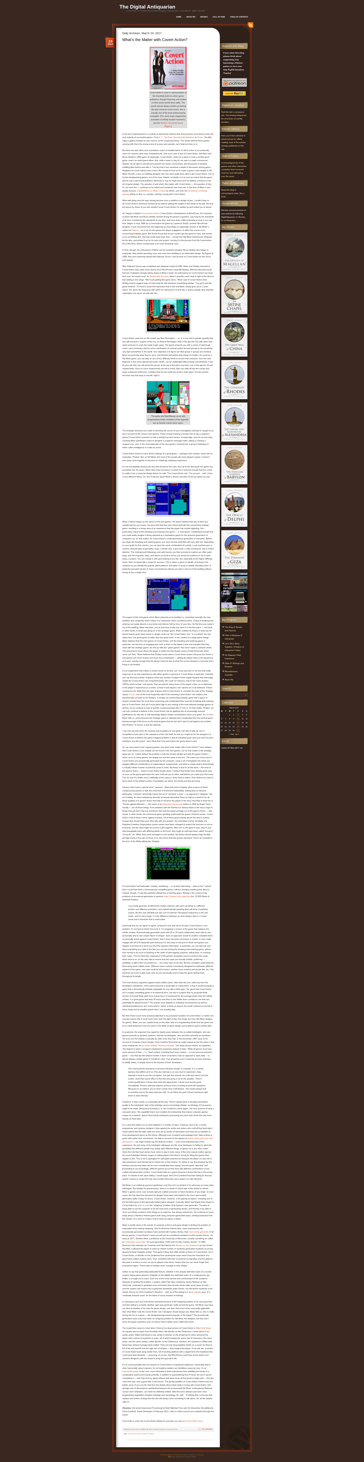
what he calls (143, 1205)
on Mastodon (229, 220)
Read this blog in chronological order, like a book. (232, 193)
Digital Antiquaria (159, 1429)
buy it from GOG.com (191, 1421)
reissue (167, 123)
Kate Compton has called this (177, 896)
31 (238, 731)
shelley (151, 1433)
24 (238, 727)
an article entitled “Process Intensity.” (158, 1045)
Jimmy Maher (135, 1429)
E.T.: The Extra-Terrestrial (170, 137)
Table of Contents (239, 17)
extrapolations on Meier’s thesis (151, 191)
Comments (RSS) (189, 1457)
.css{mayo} (199, 1455)
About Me (190, 17)
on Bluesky (240, 217)
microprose (144, 1433)
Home (178, 17)
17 (238, 723)
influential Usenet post (172, 804)
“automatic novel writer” (135, 1242)
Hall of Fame (219, 17)
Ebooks (204, 17)
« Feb (231, 734)
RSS (249, 26)
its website (196, 1292)
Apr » (237, 734)
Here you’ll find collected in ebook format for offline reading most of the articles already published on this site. (233, 142)
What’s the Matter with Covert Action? (154, 40)
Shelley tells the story (159, 276)
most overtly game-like (198, 1232)
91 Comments (207, 1429)
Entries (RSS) (175, 1457)
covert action (132, 1433)
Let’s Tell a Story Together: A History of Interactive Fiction (234, 647)
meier (138, 1433)
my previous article (150, 213)
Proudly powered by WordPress (171, 1455)
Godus (200, 137)
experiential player (130, 1371)
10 (238, 719)
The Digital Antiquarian (147, 7)
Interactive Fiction (172, 1429)
